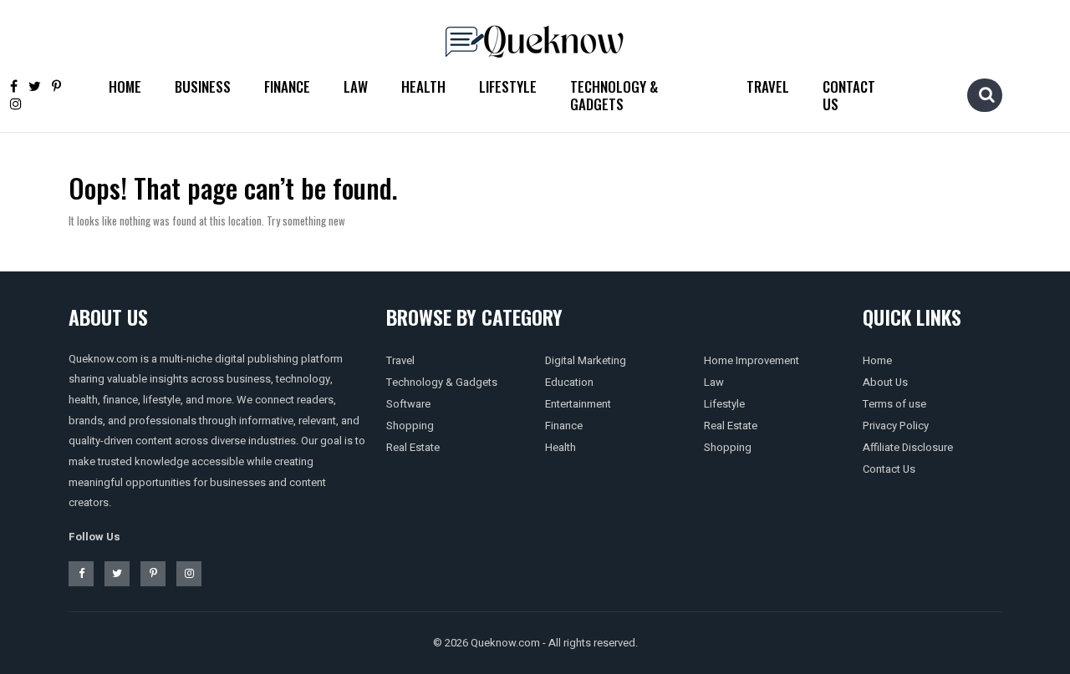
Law (356, 86)
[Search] (986, 94)
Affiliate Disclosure (908, 447)
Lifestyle (508, 86)
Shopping (410, 425)
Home (125, 86)
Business (203, 86)
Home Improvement (751, 360)
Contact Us (849, 95)
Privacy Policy (896, 425)
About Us (885, 382)
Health (423, 86)
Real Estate (413, 447)
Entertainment (578, 404)
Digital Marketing (585, 360)
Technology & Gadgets (614, 95)
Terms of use (894, 404)
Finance (287, 86)
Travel (767, 86)
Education (569, 382)
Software (408, 404)
